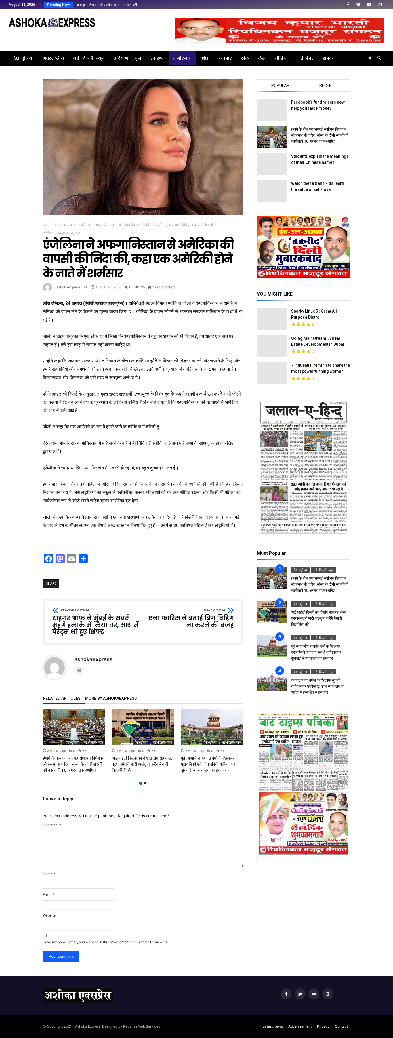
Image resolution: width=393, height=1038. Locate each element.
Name (49, 874)
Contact (341, 1026)
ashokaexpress (68, 287)
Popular (280, 85)
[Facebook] (347, 4)
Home (48, 225)
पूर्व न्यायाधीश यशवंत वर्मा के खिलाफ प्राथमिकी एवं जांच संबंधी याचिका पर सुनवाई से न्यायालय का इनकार (208, 764)
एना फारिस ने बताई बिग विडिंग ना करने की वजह (191, 618)
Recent (326, 85)
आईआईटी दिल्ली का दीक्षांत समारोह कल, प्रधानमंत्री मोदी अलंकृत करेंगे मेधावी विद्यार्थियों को (142, 764)
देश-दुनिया (72, 742)
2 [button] (145, 783)
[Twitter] (358, 4)
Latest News (273, 1026)
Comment (52, 825)
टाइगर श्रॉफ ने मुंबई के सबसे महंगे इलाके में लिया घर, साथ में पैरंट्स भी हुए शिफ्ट (95, 622)
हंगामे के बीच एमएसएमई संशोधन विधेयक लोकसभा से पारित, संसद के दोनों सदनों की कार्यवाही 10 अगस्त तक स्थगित (73, 764)
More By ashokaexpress (111, 698)
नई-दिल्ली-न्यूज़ (93, 742)
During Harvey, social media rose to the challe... (114, 5)
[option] (74, 741)
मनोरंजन (65, 225)
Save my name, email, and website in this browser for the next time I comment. (105, 942)
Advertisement (300, 1026)
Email (48, 894)
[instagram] (379, 4)
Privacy (323, 1026)
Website (49, 915)
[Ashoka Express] (52, 18)
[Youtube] (369, 4)
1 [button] (140, 783)
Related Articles (62, 698)
